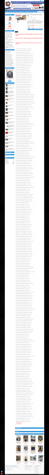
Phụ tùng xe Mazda (37, 470)
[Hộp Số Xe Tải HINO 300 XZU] (26, 438)
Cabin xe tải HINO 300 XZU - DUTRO (33, 442)
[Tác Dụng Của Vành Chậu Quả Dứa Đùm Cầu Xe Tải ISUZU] (6, 86)
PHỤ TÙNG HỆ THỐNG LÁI (9, 56)
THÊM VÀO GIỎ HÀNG (38, 29)
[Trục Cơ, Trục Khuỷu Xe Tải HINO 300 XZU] (40, 448)
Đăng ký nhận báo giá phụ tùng (28, 469)
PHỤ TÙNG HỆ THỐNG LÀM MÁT (9, 60)
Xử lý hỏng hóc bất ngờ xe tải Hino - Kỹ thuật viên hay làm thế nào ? (11, 129)
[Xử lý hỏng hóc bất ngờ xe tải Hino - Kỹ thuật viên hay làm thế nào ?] (6, 130)
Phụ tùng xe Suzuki (37, 473)
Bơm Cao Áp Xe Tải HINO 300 (26, 452)
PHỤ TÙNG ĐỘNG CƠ (8, 51)
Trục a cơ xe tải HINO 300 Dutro (26, 462)
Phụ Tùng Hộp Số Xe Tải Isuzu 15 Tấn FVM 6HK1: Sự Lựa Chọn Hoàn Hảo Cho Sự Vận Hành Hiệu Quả (11, 92)
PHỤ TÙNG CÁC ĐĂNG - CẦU (9, 55)
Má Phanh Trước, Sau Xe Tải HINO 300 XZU (18, 442)
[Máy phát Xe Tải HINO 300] (33, 458)
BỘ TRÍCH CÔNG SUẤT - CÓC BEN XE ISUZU (9, 47)
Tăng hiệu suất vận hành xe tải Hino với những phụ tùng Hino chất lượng (11, 122)
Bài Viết (33, 11)
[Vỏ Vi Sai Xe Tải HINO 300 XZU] (18, 458)
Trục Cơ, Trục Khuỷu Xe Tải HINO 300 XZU (40, 452)
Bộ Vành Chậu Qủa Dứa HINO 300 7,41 (40, 442)
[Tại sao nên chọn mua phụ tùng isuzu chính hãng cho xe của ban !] (6, 100)
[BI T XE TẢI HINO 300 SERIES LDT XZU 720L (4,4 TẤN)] (20, 17)
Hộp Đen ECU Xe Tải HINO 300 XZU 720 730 (33, 452)
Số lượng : (29, 26)
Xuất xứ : (30, 19)
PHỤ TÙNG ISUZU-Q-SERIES (9, 36)
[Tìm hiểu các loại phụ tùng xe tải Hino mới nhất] (6, 137)
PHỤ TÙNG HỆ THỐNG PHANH (9, 59)
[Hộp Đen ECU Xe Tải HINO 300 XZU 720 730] (33, 448)
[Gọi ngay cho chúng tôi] (1, 473)
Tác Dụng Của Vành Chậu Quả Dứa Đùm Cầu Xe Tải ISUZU (11, 85)
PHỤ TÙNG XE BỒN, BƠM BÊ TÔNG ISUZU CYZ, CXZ (10, 42)
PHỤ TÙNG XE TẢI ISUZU (21, 11)
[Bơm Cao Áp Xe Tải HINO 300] (26, 448)
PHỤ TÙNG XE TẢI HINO (14, 11)
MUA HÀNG (31, 29)
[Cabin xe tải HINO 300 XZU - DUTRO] (33, 438)
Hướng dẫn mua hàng (28, 11)
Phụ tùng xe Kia (36, 471)
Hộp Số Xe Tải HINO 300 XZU (25, 442)
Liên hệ (35, 11)
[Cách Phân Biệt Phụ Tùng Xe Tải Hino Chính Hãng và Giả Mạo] (6, 150)
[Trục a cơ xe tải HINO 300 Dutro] (26, 458)
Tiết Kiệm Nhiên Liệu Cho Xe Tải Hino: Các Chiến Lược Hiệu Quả (11, 132)
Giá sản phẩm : (29, 25)
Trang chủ (6, 11)
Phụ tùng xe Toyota (37, 472)
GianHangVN (42, 474)
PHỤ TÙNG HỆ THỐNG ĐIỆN (9, 64)
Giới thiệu (10, 11)
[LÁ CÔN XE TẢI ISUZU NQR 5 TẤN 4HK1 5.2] (10, 73)
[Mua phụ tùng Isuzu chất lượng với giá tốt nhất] (6, 117)
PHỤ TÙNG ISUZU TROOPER (9, 44)
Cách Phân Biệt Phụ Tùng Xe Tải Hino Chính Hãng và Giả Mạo (11, 149)
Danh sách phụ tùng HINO (11, 101)
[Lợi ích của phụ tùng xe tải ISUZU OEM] (6, 120)
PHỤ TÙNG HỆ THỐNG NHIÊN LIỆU (10, 63)
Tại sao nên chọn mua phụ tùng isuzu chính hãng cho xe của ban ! (11, 99)
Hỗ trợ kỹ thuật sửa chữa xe (28, 468)
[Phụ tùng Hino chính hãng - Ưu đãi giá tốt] (6, 140)
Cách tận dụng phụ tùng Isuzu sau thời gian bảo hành (10, 109)
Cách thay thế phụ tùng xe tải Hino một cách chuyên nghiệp (11, 142)
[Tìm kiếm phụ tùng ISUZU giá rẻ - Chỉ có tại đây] (6, 147)
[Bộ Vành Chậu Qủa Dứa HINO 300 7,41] (40, 438)
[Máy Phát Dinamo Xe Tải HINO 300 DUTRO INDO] (18, 448)
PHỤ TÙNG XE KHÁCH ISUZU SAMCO (9, 38)
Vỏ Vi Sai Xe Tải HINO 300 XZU (18, 462)
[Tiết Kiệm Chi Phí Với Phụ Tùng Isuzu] (6, 107)
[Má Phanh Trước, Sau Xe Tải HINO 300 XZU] (18, 438)
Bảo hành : (30, 20)
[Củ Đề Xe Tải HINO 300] (40, 458)
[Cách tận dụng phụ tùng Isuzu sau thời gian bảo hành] (6, 110)
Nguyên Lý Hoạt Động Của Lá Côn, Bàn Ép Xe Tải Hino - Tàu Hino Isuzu (11, 96)
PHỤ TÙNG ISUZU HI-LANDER (9, 45)
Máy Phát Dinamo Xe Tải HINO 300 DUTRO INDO (18, 452)
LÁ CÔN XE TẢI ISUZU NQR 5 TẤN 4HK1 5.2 (10, 78)
